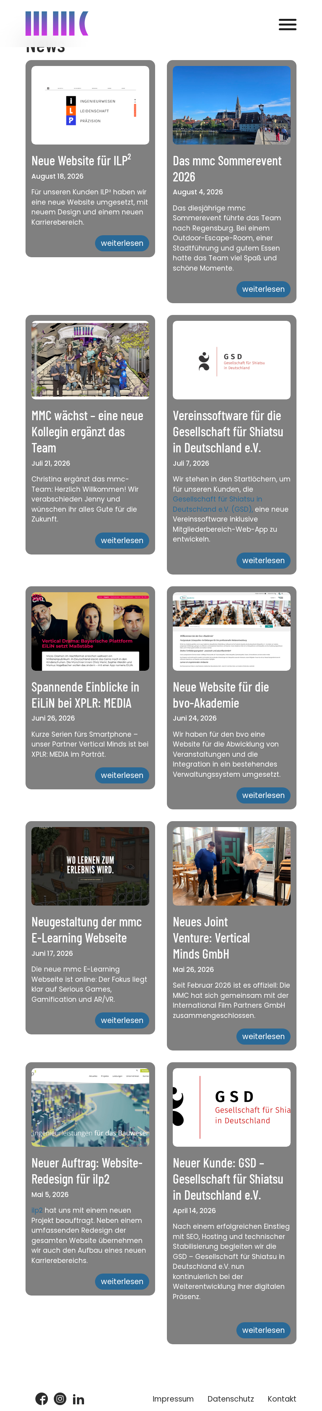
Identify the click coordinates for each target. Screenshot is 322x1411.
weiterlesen (122, 243)
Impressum (173, 1399)
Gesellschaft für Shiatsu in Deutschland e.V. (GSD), (217, 504)
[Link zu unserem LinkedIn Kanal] (78, 1399)
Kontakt (282, 1399)
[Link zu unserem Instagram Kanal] (60, 1399)
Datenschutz (231, 1399)
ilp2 (37, 1210)
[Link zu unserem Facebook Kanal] (41, 1399)
